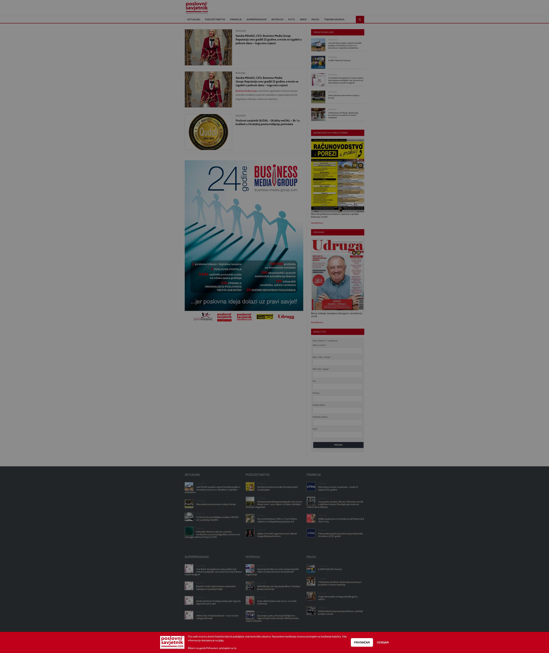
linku (220, 640)
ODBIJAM (383, 642)
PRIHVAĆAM (362, 642)
